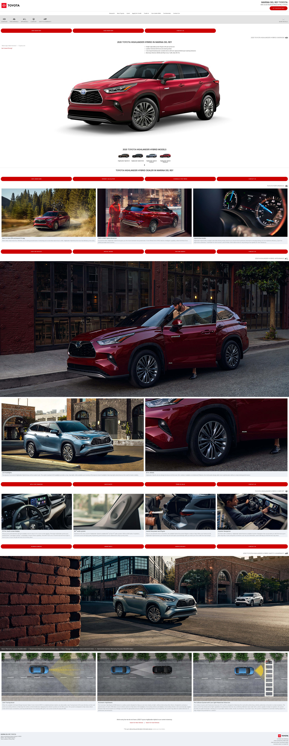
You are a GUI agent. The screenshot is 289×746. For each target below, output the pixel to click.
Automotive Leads (277, 744)
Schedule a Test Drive (180, 179)
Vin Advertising (285, 738)
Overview (4, 21)
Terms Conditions (4, 739)
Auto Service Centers (284, 742)
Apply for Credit (136, 13)
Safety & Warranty (45, 21)
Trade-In (146, 13)
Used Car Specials (36, 251)
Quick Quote (108, 484)
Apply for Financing (36, 484)
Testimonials (167, 13)
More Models (283, 21)
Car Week (279, 738)
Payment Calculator (108, 179)
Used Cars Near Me (278, 740)
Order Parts (108, 546)
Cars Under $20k (156, 13)
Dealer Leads (285, 740)
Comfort (34, 21)
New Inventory (36, 30)
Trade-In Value (180, 484)
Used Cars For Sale (275, 742)
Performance (14, 21)
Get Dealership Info (278, 8)
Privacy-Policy (11, 739)
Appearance (24, 21)
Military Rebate (180, 251)
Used (128, 13)
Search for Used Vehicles (152, 722)
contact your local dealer (159, 729)
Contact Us (176, 13)
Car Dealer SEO (285, 744)
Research (112, 13)
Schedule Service (36, 546)
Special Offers (108, 251)
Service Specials (180, 546)
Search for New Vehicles (136, 722)
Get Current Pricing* (7, 48)
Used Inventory (108, 30)
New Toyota (120, 13)
